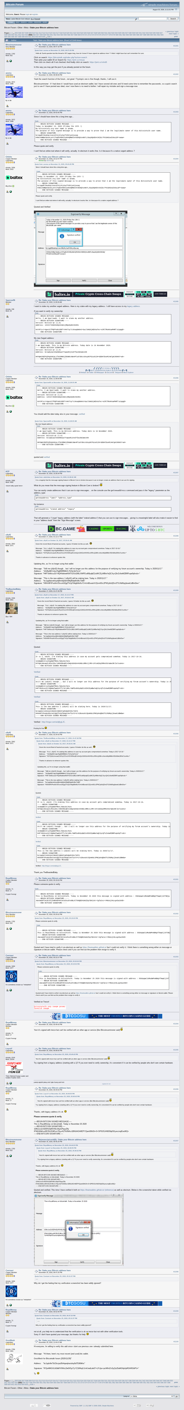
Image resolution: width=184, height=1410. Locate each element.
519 (64, 33)
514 (47, 33)
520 (67, 33)
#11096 (175, 1089)
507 (23, 33)
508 (26, 33)
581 (120, 35)
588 (144, 35)
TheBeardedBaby (13, 589)
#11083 (175, 112)
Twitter (91, 372)
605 (43, 37)
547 (161, 33)
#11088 (175, 536)
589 (148, 35)
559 (44, 35)
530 (102, 33)
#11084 (175, 159)
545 (154, 33)
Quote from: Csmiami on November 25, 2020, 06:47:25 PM (55, 1315)
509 (30, 33)
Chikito (9, 157)
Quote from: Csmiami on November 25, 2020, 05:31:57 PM (55, 1276)
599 (23, 37)
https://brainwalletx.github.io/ (95, 947)
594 (5, 37)
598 (19, 37)
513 (43, 33)
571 (86, 35)
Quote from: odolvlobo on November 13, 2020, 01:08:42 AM (55, 477)
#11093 (175, 957)
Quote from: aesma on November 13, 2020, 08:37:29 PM (54, 50)
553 (23, 35)
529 (98, 33)
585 (134, 35)
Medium (83, 372)
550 (12, 35)
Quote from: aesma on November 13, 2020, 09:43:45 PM (54, 164)
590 (151, 35)
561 (51, 35)
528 (95, 33)
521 (71, 33)
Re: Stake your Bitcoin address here (55, 45)
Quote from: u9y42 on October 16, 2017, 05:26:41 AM (53, 540)
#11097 (175, 1141)
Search (24, 22)
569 (79, 35)
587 (141, 35)
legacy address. (133, 306)
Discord (109, 372)
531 (105, 33)
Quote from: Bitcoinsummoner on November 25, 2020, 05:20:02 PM (58, 961)
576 (103, 35)
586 (137, 35)
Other (20, 28)
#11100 (176, 1341)
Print (176, 36)
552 (19, 35)
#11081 (175, 46)
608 (48, 37)
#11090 (175, 734)
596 (12, 37)
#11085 (175, 301)
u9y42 (8, 535)
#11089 (175, 590)
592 (158, 35)
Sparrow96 (10, 300)
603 (36, 37)
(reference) (109, 1190)
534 (116, 33)
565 (65, 35)
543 (147, 33)
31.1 (32, 19)
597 (16, 37)
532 (109, 33)
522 (74, 33)
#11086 (175, 378)
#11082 (175, 74)
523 (78, 33)
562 (54, 35)
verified (82, 414)
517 (57, 33)
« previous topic (172, 31)
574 (96, 35)
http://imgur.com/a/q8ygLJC (53, 722)
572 (89, 35)
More (45, 22)
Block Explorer (128, 372)
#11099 (175, 1311)
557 (37, 35)
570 (82, 35)
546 (157, 33)
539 (133, 33)
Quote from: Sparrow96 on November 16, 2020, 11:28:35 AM (56, 382)
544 (150, 33)
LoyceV (9, 1048)
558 (41, 35)
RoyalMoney (11, 878)
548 (5, 35)
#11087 (175, 472)
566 (68, 35)
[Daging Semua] (10, 191)
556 (34, 35)
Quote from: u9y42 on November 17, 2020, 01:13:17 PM (54, 595)
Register (37, 22)
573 (92, 35)
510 (33, 33)
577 (106, 35)
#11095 (175, 1050)
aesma (8, 73)
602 (33, 37)
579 (113, 35)
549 (9, 35)
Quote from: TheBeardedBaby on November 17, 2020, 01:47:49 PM (58, 738)
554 (26, 35)
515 (50, 33)
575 (99, 35)
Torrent (37, 19)
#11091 (175, 879)
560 (48, 35)
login (28, 14)
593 (161, 35)
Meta (26, 28)
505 (16, 33)
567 (72, 35)
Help (17, 22)
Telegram (118, 372)
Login (30, 22)
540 (136, 33)
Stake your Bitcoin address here (44, 28)
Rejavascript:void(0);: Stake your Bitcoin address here (62, 1140)
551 (16, 35)
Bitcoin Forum (10, 28)
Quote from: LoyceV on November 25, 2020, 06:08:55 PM (54, 1093)
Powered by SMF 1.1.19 (78, 1406)
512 (40, 33)
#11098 (175, 1272)
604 (40, 37)
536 (123, 33)
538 (130, 33)
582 (123, 35)
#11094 (175, 1024)
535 (119, 33)
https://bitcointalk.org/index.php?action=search (67, 57)
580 (117, 35)
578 (110, 35)
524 (81, 33)
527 (92, 33)
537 (126, 33)
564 (61, 35)
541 (140, 33)
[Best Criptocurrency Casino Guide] (10, 990)
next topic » (174, 34)
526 (88, 33)
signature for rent (106, 1084)
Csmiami (10, 955)
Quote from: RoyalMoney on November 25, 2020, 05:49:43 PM (56, 1054)
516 (54, 33)
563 (58, 35)
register (35, 14)
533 (112, 33)
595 (9, 37)
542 (143, 33)
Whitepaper (100, 372)
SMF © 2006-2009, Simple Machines (101, 1406)
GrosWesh (10, 1340)
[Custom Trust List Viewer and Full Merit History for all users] (10, 1083)
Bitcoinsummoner (14, 45)
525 (85, 33)
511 (37, 33)
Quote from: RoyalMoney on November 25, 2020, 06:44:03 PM (56, 1145)
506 (19, 33)
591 (155, 35)
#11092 (175, 913)
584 (130, 35)
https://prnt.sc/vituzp (76, 60)
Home (11, 22)
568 (75, 35)
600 (26, 37)
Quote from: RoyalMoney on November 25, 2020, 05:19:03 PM (56, 918)
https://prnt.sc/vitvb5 (98, 62)
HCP (7, 471)
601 (29, 37)
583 (127, 35)
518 (61, 33)
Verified (37, 672)
